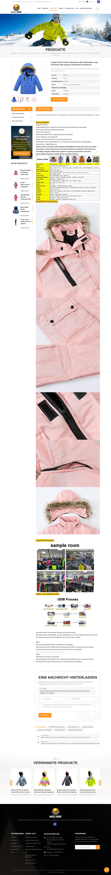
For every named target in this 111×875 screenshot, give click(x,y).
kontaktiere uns (86, 8)
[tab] (44, 109)
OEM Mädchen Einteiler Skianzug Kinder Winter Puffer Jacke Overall (26, 197)
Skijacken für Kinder (31, 837)
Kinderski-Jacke (30, 846)
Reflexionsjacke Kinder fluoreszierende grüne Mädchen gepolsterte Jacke (66, 791)
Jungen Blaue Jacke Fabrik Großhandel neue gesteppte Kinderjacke (90, 791)
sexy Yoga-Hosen (30, 860)
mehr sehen (25, 178)
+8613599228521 (58, 852)
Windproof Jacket (87, 727)
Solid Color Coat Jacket (45, 730)
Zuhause (13, 837)
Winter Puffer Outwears (75, 730)
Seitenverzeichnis (71, 870)
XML (79, 870)
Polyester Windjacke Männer (33, 849)
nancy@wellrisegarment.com (42, 1)
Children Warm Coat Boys (56, 727)
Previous (11, 783)
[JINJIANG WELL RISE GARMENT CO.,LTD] (16, 8)
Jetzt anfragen (59, 99)
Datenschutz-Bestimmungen (90, 870)
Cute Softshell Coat (73, 727)
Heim (38, 8)
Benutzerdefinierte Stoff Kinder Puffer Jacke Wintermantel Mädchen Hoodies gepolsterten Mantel (26, 172)
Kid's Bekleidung (23, 53)
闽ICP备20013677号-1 (59, 870)
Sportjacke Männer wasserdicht (30, 856)
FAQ (77, 8)
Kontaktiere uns (22, 153)
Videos (61, 8)
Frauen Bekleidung (18, 117)
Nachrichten (69, 8)
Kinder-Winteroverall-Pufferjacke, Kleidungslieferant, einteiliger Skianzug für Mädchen (26, 185)
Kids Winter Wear (60, 730)
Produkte (53, 8)
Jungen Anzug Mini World (33, 843)
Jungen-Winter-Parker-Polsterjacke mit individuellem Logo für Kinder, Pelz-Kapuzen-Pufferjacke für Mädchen (65, 692)
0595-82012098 (20, 1)
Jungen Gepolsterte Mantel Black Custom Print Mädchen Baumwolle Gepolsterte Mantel (44, 791)
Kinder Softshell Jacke (31, 840)
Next (100, 783)
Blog (12, 852)
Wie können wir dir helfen (22, 138)
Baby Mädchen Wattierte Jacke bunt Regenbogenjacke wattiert (21, 791)
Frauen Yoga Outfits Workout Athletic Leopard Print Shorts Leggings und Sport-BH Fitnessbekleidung (26, 222)
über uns (45, 8)
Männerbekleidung (18, 113)
